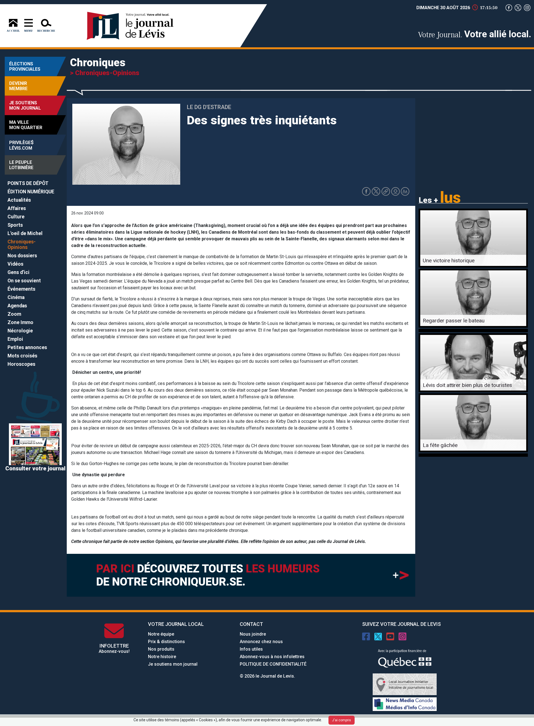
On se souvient (24, 280)
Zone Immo (20, 322)
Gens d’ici (18, 272)
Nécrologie (20, 331)
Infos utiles (251, 649)
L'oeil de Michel (25, 233)
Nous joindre (253, 634)
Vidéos (15, 264)
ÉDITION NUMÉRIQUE (31, 191)
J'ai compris (341, 720)
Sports (15, 225)
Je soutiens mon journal (172, 664)
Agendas (17, 305)
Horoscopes (21, 364)
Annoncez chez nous (261, 641)
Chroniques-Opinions (22, 244)
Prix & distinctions (166, 641)
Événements (21, 289)
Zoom (14, 314)
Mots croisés (22, 356)
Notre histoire (162, 656)
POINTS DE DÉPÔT (28, 183)
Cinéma (16, 297)
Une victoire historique (448, 260)
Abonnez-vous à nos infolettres (272, 656)
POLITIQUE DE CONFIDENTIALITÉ (273, 664)
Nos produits (161, 649)
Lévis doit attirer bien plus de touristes (467, 385)
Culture (16, 216)
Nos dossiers (22, 255)
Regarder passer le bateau (453, 320)
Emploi (15, 339)
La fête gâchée (440, 445)
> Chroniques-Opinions (104, 73)
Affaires (17, 208)
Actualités (19, 200)
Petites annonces (27, 347)
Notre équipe (161, 634)
